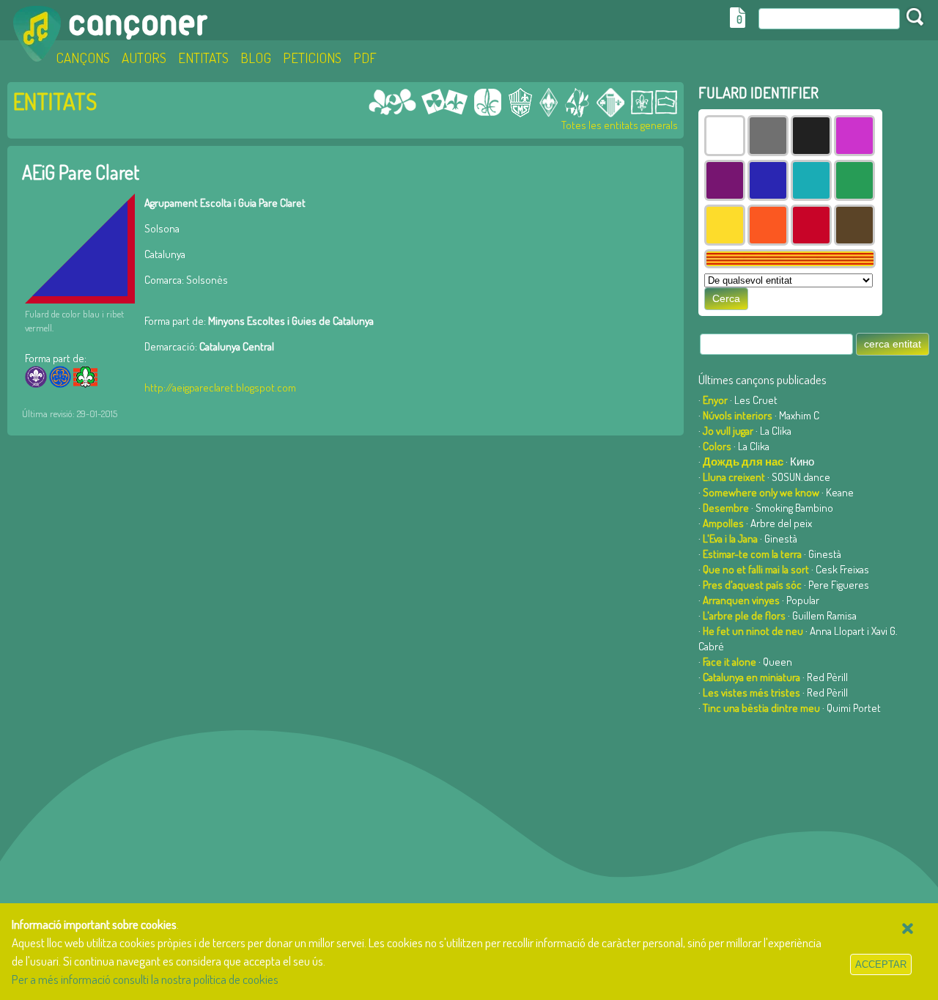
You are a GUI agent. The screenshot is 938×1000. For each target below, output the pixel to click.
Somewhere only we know (761, 492)
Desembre (726, 508)
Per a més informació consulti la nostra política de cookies (145, 979)
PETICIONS (312, 57)
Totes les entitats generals (619, 125)
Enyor (715, 400)
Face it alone (729, 662)
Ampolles (723, 523)
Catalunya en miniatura (751, 677)
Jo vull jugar (728, 431)
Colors (717, 446)
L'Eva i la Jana (730, 538)
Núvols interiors (737, 415)
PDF (365, 57)
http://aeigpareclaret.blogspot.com (220, 387)
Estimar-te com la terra (752, 554)
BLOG (255, 57)
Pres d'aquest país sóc (752, 585)
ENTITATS (203, 57)
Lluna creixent (734, 477)
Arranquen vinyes (741, 600)
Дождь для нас (743, 461)
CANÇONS (83, 57)
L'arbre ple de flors (744, 615)
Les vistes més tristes (751, 692)
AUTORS (144, 57)
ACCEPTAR (880, 964)
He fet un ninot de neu (753, 631)
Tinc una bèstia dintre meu (761, 708)
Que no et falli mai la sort (756, 569)
